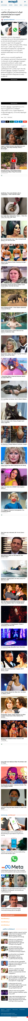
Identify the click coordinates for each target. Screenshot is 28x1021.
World (25, 5)
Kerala (16, 5)
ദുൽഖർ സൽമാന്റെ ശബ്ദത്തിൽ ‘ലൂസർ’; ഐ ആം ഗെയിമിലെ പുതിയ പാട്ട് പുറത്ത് (18, 992)
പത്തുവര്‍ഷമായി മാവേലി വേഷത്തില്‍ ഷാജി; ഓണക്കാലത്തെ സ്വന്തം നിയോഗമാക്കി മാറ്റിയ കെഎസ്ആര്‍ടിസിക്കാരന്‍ (17, 986)
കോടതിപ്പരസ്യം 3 (5, 925)
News (6, 9)
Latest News (4, 5)
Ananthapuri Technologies (12, 1014)
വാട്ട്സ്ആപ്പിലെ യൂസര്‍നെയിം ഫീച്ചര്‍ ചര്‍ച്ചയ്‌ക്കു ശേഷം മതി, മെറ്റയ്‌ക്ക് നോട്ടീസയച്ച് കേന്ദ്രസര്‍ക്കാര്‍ (13, 871)
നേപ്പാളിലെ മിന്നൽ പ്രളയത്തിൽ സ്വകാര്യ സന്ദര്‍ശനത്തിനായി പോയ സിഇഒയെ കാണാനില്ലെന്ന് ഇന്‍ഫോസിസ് (17, 964)
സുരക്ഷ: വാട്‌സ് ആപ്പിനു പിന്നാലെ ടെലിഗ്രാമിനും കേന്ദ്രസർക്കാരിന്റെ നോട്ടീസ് (13, 852)
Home (2, 9)
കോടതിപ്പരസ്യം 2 (5, 922)
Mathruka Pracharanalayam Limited (8, 1013)
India (21, 5)
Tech (5, 117)
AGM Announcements (5, 1011)
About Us (3, 1009)
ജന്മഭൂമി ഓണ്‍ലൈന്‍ (9, 19)
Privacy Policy (22, 1009)
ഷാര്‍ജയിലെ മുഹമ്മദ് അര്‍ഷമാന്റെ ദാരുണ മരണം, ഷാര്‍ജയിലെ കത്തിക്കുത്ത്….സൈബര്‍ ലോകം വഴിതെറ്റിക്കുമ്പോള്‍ (13, 890)
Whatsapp (10, 117)
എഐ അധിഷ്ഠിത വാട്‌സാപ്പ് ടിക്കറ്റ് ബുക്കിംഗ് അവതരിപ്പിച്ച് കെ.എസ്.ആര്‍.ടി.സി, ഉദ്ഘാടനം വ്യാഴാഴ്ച (12, 833)
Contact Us (8, 1009)
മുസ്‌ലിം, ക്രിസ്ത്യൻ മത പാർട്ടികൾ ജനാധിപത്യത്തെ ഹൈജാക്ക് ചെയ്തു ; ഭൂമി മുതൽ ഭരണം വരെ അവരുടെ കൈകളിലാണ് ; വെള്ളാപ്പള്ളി (18, 978)
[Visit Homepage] (12, 1)
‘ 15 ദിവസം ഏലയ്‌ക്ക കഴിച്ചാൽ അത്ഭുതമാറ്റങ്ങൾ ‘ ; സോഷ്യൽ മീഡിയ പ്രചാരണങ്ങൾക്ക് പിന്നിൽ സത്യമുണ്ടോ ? (17, 971)
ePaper (10, 5)
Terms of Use (15, 1009)
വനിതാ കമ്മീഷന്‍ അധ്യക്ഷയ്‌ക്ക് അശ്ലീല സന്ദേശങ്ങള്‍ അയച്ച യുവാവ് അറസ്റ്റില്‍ (11, 909)
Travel (3, 829)
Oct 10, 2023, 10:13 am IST (20, 19)
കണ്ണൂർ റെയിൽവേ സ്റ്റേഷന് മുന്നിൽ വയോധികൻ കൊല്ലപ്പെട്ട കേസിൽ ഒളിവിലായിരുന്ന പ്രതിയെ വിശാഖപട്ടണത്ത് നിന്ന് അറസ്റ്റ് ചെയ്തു (18, 935)
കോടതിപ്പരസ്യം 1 (5, 918)
